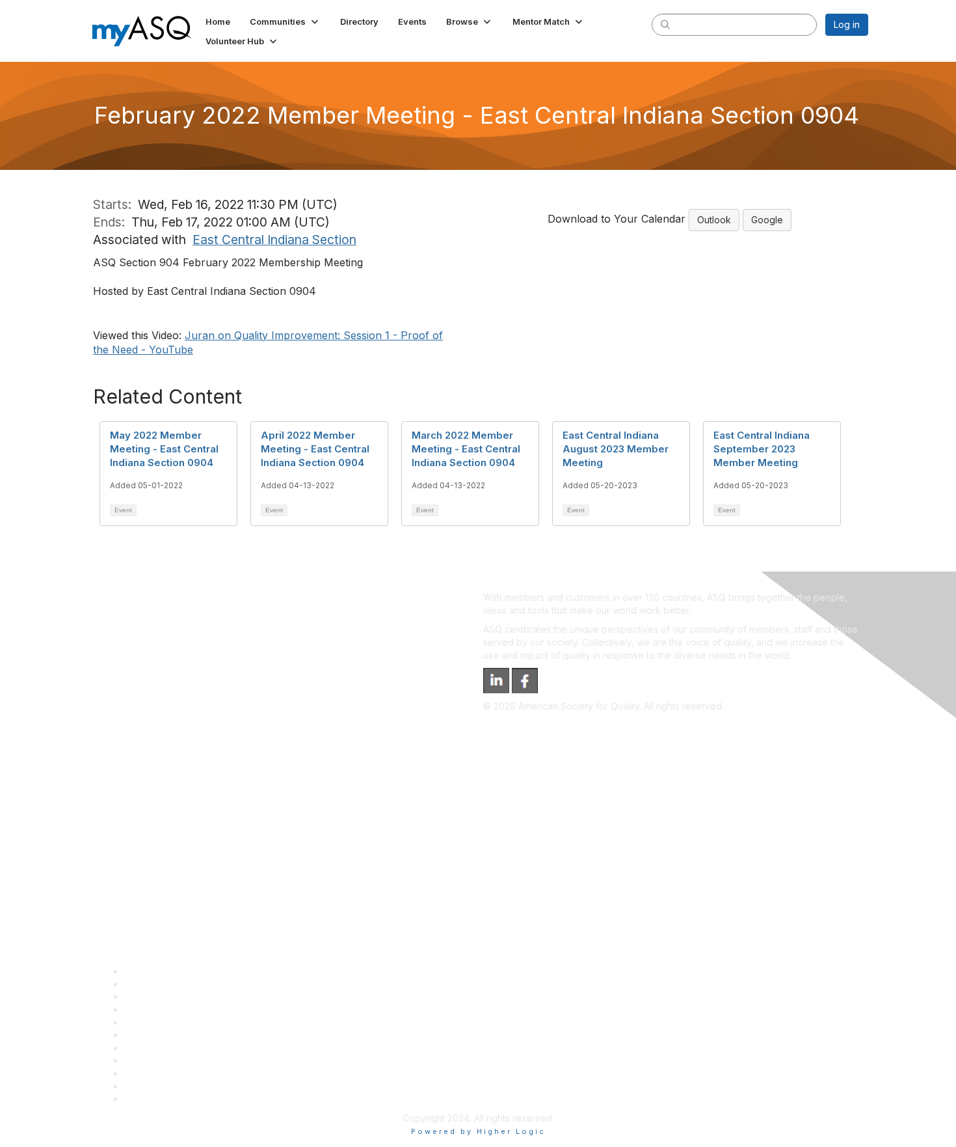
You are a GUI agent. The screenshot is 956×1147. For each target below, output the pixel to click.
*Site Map (146, 1086)
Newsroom (147, 1098)
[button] (285, 21)
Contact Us (147, 1047)
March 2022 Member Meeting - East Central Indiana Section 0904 (466, 449)
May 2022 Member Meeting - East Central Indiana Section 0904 (164, 449)
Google (767, 219)
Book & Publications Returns (184, 1034)
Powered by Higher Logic (478, 1131)
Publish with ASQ (160, 1009)
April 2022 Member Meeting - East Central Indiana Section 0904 (315, 449)
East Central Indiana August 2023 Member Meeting (616, 449)
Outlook (714, 219)
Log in (847, 24)
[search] (665, 24)
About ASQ (147, 970)
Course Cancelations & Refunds (192, 1060)
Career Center (155, 996)
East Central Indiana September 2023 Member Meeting (761, 449)
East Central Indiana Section (274, 239)
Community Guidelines (171, 1022)
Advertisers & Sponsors (174, 1073)
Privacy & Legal (157, 983)
